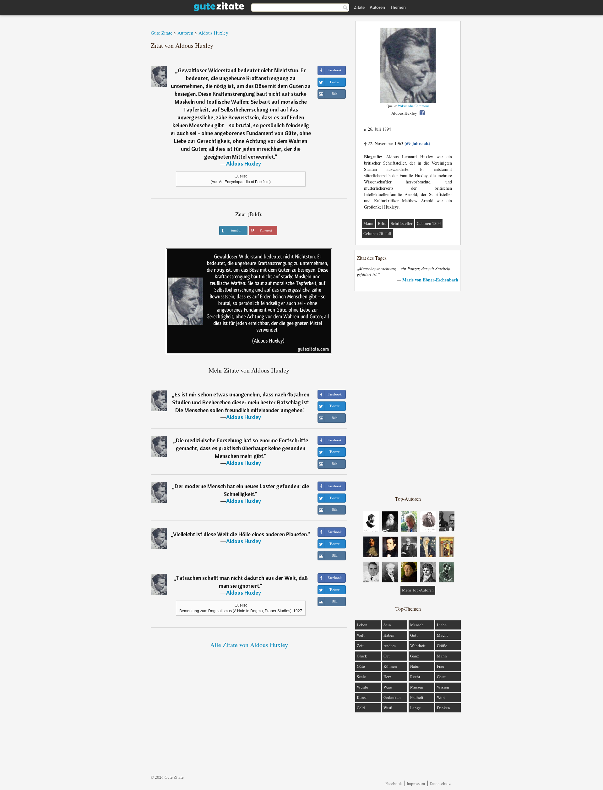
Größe (442, 645)
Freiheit (416, 697)
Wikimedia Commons (413, 106)
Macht (442, 635)
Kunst (362, 697)
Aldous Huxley (243, 163)
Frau (440, 666)
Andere (389, 645)
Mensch (417, 625)
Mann (368, 223)
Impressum (416, 783)
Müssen (416, 687)
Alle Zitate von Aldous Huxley (249, 644)
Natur (415, 666)
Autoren (377, 7)
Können (390, 666)
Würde (362, 687)
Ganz (414, 656)
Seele (361, 676)
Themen (398, 7)
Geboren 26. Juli (377, 233)
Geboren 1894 (429, 223)
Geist (441, 676)
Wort (441, 697)
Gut (386, 656)
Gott (414, 635)
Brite (382, 223)
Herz (387, 676)
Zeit (360, 645)
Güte (361, 666)
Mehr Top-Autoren (418, 590)
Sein (387, 625)
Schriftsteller (401, 223)
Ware (387, 687)
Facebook (393, 783)
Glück (362, 656)
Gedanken (392, 697)
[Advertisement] (408, 393)
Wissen (443, 687)
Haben (388, 635)
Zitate (359, 7)
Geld (361, 708)
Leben (362, 625)
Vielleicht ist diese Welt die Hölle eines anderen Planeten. (240, 534)
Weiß (387, 708)
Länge (415, 708)
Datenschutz (440, 783)
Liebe (442, 625)
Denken (443, 708)
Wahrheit (418, 645)
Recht (415, 676)
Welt (361, 635)
